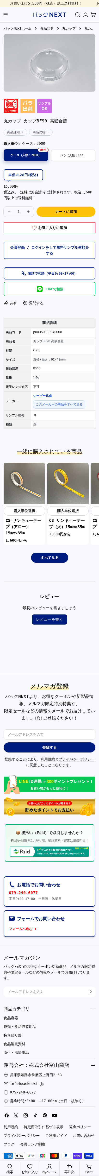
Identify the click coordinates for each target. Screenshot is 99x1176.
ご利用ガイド (56, 1135)
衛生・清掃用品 (16, 1052)
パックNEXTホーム (17, 28)
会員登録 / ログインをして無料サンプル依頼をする (49, 250)
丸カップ (69, 28)
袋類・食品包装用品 (20, 1026)
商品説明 (39, 132)
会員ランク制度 (32, 1144)
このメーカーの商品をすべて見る (59, 404)
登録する (49, 747)
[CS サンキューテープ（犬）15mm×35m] (68, 483)
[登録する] (90, 991)
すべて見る (50, 558)
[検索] (77, 14)
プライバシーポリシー (77, 759)
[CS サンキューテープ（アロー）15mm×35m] (24, 483)
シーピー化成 (42, 396)
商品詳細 (13, 132)
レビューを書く (49, 619)
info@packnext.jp (27, 1083)
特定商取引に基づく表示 (43, 1127)
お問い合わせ (83, 1135)
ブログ (9, 1144)
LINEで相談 (54, 289)
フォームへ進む (20, 929)
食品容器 (47, 28)
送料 (23, 192)
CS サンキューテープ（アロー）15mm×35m (23, 526)
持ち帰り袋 (13, 1035)
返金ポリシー (80, 1127)
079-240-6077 (23, 893)
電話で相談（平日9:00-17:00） (52, 273)
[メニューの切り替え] (5, 14)
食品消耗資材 (14, 1044)
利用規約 (48, 759)
